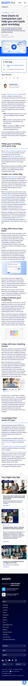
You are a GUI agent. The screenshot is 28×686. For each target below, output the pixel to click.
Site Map (9, 673)
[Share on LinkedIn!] (14, 78)
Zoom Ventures (6, 637)
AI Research (6, 634)
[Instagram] (16, 660)
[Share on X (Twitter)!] (10, 78)
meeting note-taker (12, 177)
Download (5, 646)
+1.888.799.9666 (15, 583)
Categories (5, 7)
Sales (4, 650)
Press (4, 622)
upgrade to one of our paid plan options (14, 446)
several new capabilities (14, 156)
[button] (24, 682)
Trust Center (10, 669)
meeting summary (7, 195)
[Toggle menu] (25, 2)
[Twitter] (6, 660)
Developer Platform (7, 632)
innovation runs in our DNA (14, 94)
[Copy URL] (2, 78)
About (4, 601)
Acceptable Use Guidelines (18, 669)
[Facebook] (13, 660)
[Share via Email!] (17, 78)
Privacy (6, 669)
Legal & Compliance (5, 671)
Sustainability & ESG (7, 624)
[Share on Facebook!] (6, 78)
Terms (3, 669)
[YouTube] (9, 660)
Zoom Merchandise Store (9, 639)
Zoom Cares (6, 627)
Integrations (6, 615)
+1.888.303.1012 (14, 585)
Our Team (5, 610)
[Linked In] (3, 660)
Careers (5, 612)
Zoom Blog (5, 605)
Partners (5, 617)
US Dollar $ (18, 664)
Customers (5, 607)
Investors (5, 620)
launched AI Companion (10, 151)
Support (5, 655)
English (4, 664)
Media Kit (5, 629)
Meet (20, 2)
